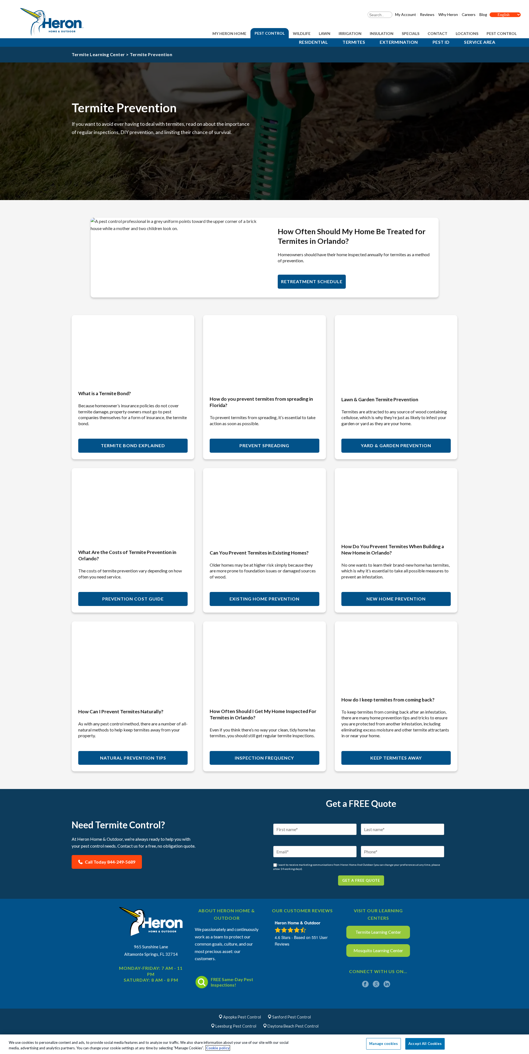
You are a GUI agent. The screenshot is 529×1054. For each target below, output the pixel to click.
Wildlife (302, 33)
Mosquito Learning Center (378, 950)
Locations (467, 33)
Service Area (479, 42)
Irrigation (350, 33)
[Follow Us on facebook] (365, 984)
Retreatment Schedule (311, 281)
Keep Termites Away (396, 757)
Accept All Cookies (425, 1043)
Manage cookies (383, 1043)
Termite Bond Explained (133, 445)
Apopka (242, 1017)
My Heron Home (229, 33)
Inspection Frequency (264, 757)
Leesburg (235, 1026)
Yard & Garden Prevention (396, 445)
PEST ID (441, 42)
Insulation (381, 33)
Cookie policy (218, 1048)
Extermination (399, 42)
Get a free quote (361, 880)
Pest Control (270, 33)
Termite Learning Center (98, 54)
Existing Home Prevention (264, 598)
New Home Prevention (396, 598)
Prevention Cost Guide (133, 598)
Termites (353, 42)
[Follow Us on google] (376, 984)
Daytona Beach (293, 1026)
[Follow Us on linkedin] (387, 984)
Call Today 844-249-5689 (109, 861)
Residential (313, 42)
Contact (437, 33)
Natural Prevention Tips (133, 757)
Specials (410, 33)
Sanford (291, 1017)
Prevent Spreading (264, 445)
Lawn (324, 33)
